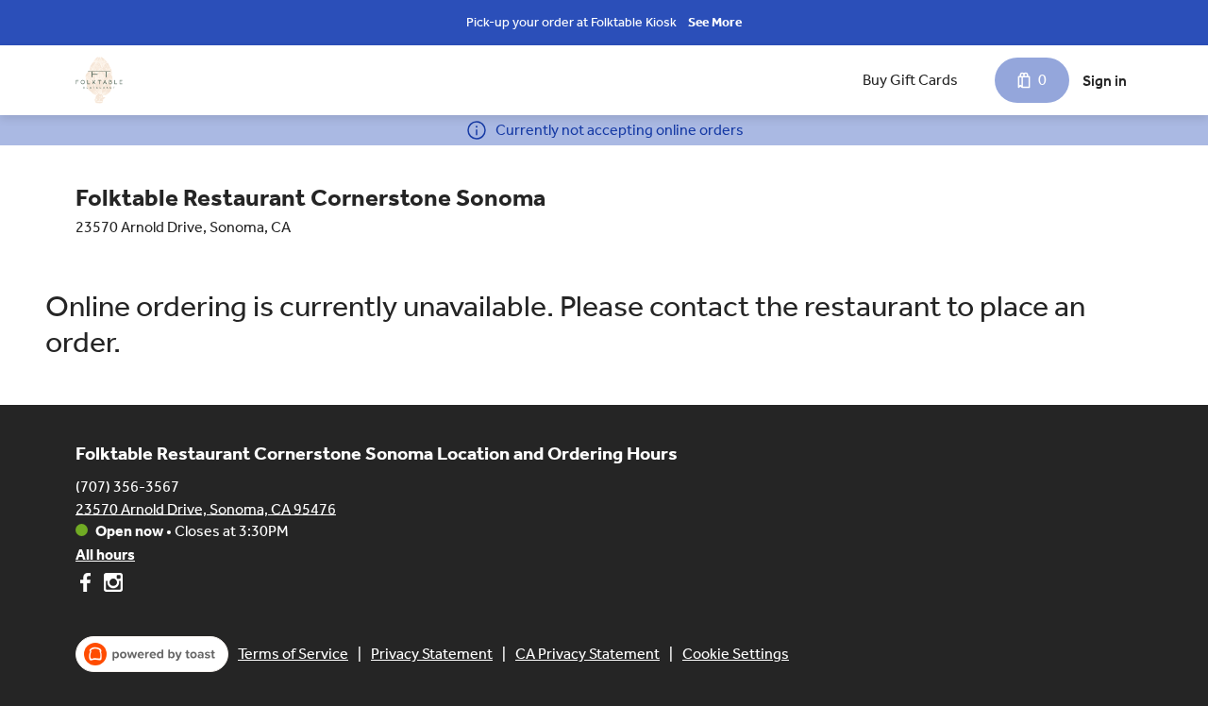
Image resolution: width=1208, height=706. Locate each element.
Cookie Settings (735, 654)
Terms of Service (293, 654)
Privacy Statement (432, 654)
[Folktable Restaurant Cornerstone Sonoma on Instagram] (111, 585)
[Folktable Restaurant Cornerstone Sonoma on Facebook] (87, 585)
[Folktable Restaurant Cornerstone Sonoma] (99, 80)
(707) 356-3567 (127, 486)
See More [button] (715, 22)
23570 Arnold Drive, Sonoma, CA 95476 (206, 508)
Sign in (1104, 81)
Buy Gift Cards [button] (910, 80)
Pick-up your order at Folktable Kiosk (571, 22)
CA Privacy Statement (587, 654)
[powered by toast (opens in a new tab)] (152, 654)
